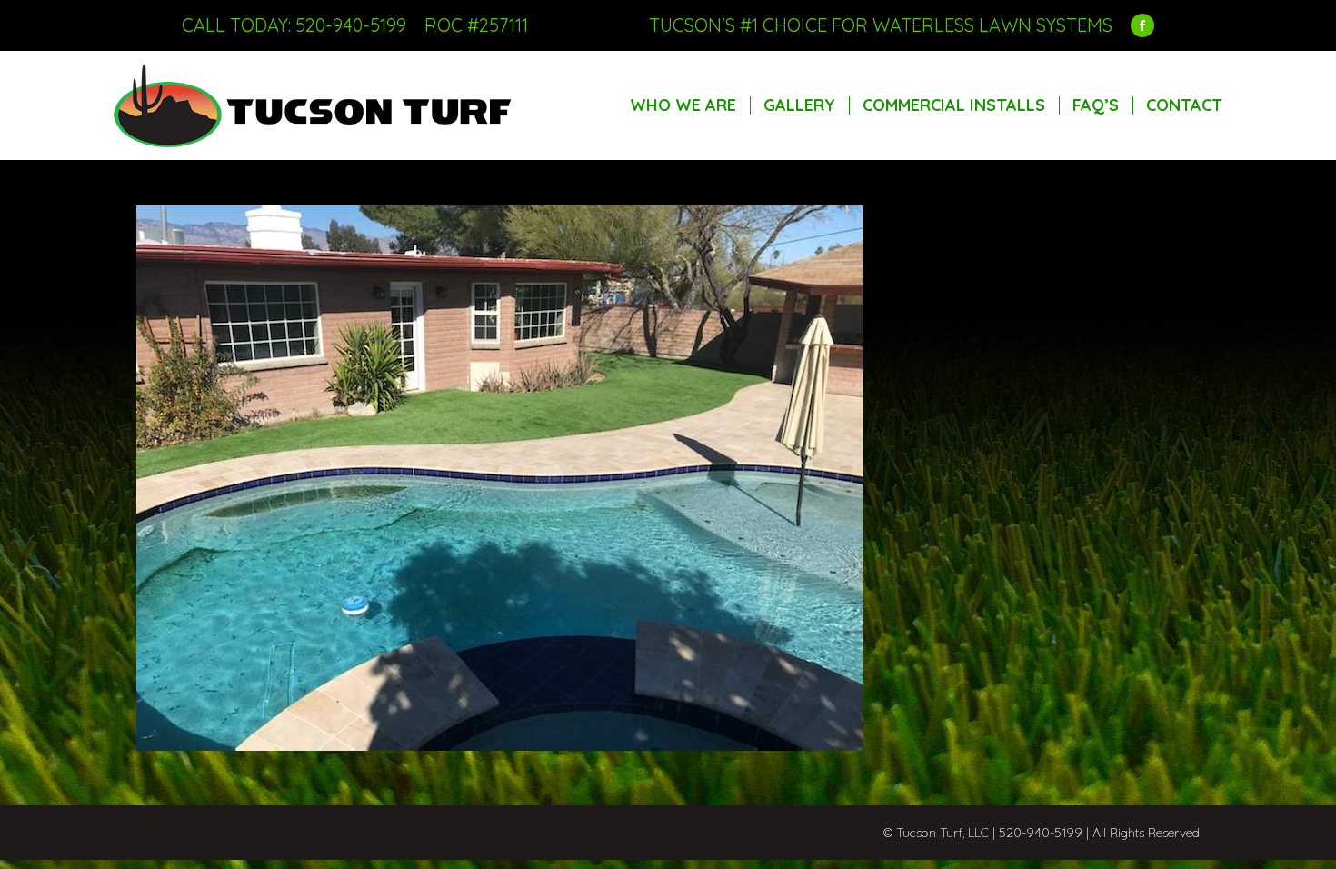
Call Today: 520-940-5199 (294, 25)
